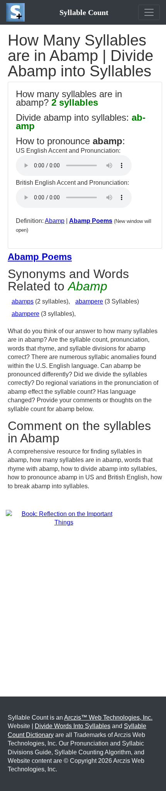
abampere (89, 301)
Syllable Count (83, 12)
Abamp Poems (90, 221)
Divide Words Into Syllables (72, 726)
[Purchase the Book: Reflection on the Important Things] (64, 518)
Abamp (54, 221)
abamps (23, 301)
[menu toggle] (149, 12)
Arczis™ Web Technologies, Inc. (108, 717)
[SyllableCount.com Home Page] (17, 12)
